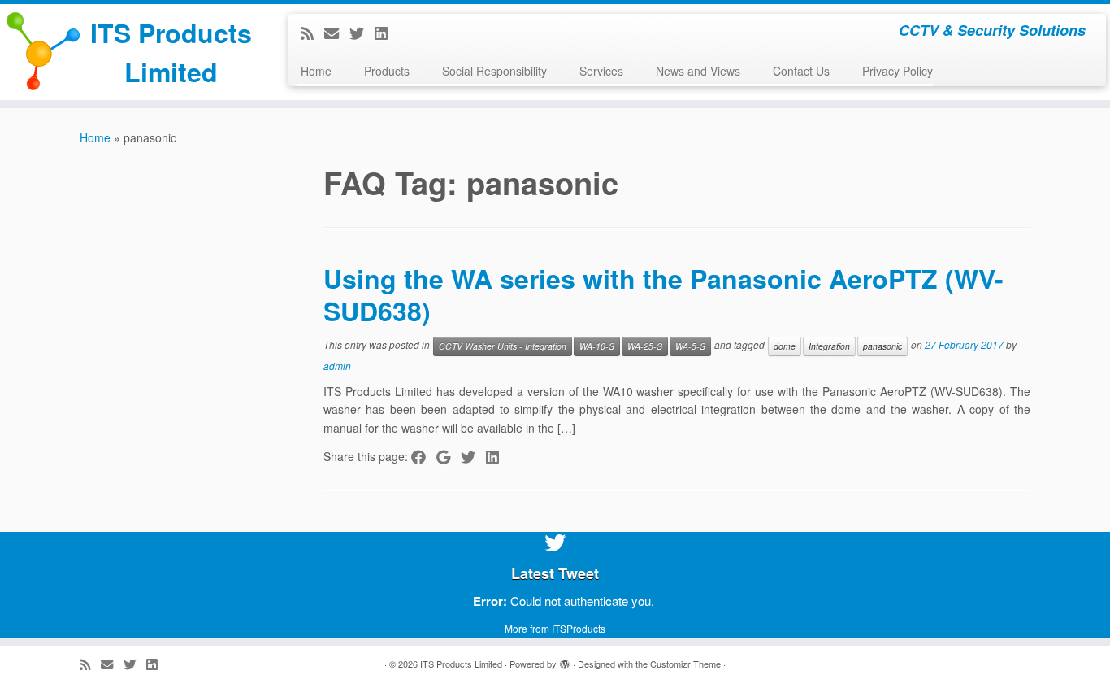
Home (316, 71)
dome (785, 346)
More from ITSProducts (555, 628)
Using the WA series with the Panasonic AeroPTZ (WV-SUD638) (663, 294)
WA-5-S (690, 346)
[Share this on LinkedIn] (497, 456)
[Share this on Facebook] (423, 456)
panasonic (882, 346)
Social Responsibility (494, 71)
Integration (829, 346)
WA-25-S (644, 346)
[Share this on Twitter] (473, 456)
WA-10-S (596, 346)
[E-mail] (336, 32)
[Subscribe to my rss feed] (312, 32)
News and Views (698, 71)
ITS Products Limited (171, 52)
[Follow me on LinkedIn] (386, 32)
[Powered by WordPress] (564, 660)
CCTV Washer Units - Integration (502, 346)
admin (337, 365)
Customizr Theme (685, 663)
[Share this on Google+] (448, 456)
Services (601, 71)
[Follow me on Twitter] (362, 32)
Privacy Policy (897, 71)
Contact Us (801, 71)
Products (387, 71)
